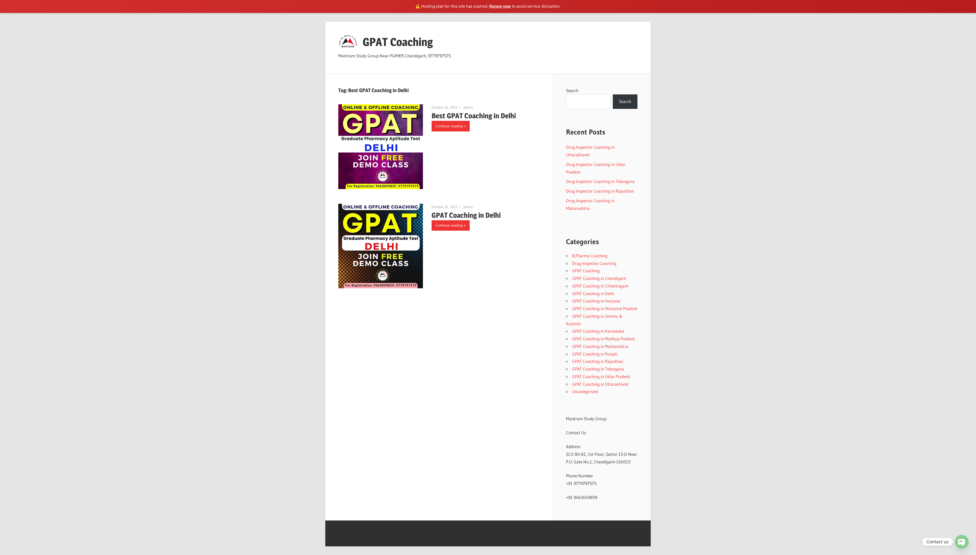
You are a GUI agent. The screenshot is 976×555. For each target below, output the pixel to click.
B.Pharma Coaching (589, 255)
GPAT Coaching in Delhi (466, 215)
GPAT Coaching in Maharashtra (600, 346)
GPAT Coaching (398, 42)
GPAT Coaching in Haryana (596, 301)
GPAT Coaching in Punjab (594, 354)
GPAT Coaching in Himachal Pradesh (604, 308)
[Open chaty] (962, 542)
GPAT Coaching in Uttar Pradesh (601, 376)
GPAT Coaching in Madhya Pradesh (603, 338)
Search (572, 90)
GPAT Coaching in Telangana (598, 369)
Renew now (500, 6)
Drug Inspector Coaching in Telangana (600, 181)
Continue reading (449, 126)
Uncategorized (585, 391)
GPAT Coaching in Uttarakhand (600, 384)
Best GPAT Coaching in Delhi (474, 115)
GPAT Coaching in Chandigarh (599, 278)
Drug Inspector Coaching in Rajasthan (600, 191)
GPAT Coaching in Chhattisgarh (600, 286)
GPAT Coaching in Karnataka (598, 331)
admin (468, 107)
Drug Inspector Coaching (594, 263)
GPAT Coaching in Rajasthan (597, 361)
